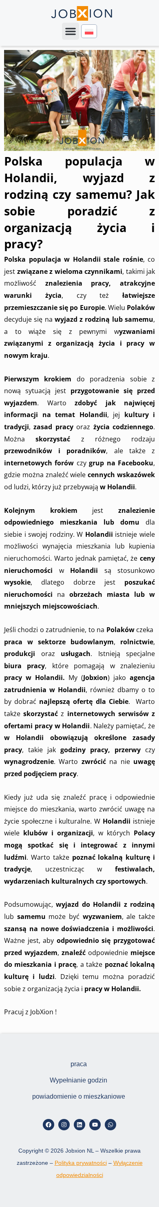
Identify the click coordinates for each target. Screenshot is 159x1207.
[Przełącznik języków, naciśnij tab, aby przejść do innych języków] (89, 31)
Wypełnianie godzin (78, 1080)
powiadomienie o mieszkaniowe (78, 1096)
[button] (70, 31)
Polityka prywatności (81, 1163)
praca (79, 1064)
